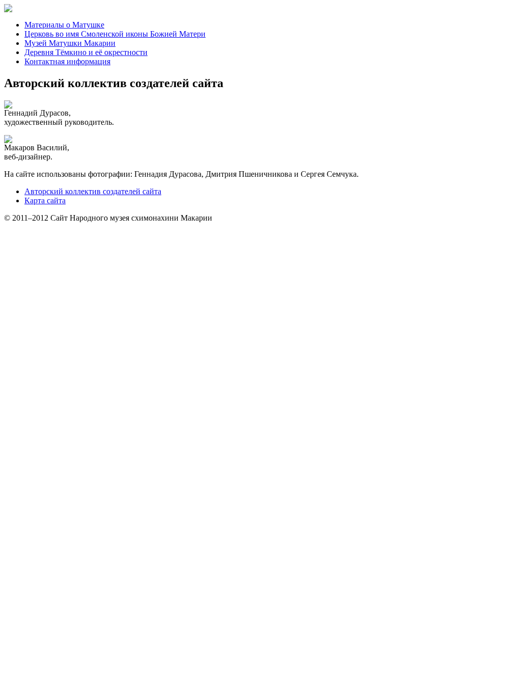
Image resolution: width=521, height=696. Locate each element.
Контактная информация (67, 61)
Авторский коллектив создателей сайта (92, 191)
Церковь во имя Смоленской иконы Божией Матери (115, 34)
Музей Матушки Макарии (69, 43)
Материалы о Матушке (64, 24)
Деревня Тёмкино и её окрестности (86, 52)
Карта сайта (45, 200)
